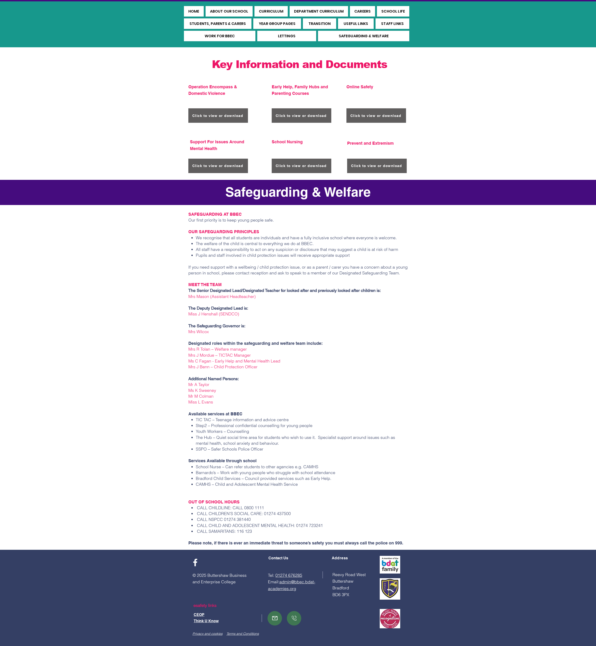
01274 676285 (288, 575)
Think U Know (206, 621)
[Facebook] (195, 562)
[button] (229, 11)
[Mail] (275, 618)
